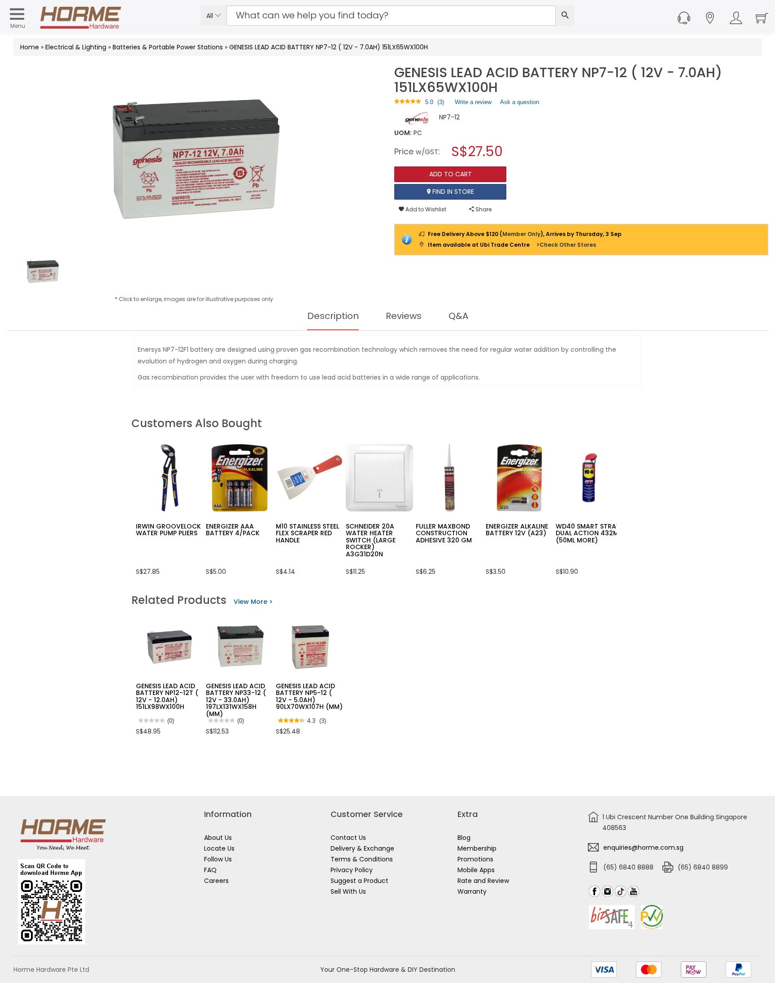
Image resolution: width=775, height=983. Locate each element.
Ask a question (519, 102)
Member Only (521, 234)
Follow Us (218, 859)
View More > (253, 601)
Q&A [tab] (458, 316)
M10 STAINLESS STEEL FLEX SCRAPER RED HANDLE (307, 533)
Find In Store (452, 191)
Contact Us (348, 837)
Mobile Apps (476, 869)
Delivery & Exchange (362, 848)
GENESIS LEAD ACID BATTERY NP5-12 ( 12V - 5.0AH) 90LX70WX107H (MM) (309, 696)
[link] (407, 102)
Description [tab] (333, 316)
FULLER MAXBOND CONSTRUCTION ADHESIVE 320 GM (444, 533)
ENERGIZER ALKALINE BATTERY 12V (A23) (517, 529)
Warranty (472, 891)
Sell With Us (348, 891)
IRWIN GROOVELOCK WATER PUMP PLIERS (168, 529)
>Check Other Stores (566, 245)
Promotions (475, 859)
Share (483, 209)
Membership (476, 848)
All (210, 15)
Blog (463, 837)
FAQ (210, 869)
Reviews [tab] (404, 316)
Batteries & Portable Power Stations (168, 47)
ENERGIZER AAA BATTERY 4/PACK (233, 529)
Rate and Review (483, 880)
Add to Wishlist (425, 209)
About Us (218, 837)
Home (29, 47)
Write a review (473, 104)
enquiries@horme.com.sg (643, 847)
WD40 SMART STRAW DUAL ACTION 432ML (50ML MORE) (589, 533)
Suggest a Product (359, 880)
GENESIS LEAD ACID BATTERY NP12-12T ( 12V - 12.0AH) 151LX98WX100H (167, 696)
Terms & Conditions (362, 859)
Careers (216, 880)
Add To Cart (450, 174)
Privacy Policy (352, 869)
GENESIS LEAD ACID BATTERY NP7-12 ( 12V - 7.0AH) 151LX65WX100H (328, 47)
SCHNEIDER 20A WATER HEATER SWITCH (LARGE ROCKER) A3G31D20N (371, 540)
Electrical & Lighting (75, 47)
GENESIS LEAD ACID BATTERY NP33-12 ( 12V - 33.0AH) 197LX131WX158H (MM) (236, 700)
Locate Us (219, 848)
